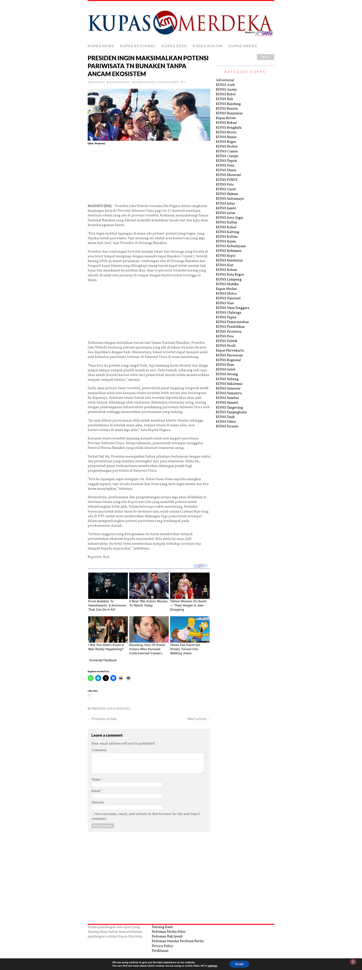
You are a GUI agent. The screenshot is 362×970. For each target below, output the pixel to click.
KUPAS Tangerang (229, 407)
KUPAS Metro (226, 293)
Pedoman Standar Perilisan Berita (178, 941)
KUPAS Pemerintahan (232, 322)
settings (212, 966)
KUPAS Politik (226, 341)
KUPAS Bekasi (226, 123)
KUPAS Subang (227, 379)
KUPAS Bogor (226, 142)
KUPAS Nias (225, 303)
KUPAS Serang (227, 374)
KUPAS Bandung (228, 104)
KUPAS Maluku (227, 284)
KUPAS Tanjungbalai (231, 412)
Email (96, 791)
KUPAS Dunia (226, 170)
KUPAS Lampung (229, 279)
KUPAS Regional (138, 46)
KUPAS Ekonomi (228, 175)
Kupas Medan (226, 289)
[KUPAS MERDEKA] (181, 21)
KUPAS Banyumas (229, 113)
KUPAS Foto (225, 184)
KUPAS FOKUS (227, 180)
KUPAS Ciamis (227, 151)
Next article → (198, 719)
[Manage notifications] (353, 962)
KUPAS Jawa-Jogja (229, 217)
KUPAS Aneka (243, 46)
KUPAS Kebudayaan (231, 246)
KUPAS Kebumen (229, 251)
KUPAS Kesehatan (229, 260)
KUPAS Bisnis (226, 137)
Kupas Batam (226, 118)
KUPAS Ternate (227, 426)
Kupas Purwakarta (230, 350)
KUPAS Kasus (226, 241)
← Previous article (102, 719)
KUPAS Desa (174, 46)
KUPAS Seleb (225, 369)
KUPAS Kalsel (226, 227)
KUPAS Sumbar (227, 398)
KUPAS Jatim (225, 213)
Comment (99, 750)
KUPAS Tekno (226, 421)
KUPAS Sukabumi (229, 384)
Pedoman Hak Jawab (167, 936)
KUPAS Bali (224, 99)
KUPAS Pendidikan (230, 327)
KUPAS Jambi (226, 208)
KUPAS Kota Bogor (230, 274)
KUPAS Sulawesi (168, 82)
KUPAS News (101, 46)
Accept (239, 964)
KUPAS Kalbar (226, 222)
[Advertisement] (149, 176)
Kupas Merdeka (119, 82)
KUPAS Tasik (225, 417)
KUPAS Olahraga (228, 312)
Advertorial (225, 80)
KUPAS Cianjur (227, 156)
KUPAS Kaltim (227, 236)
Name (96, 779)
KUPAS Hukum (227, 194)
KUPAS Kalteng (227, 232)
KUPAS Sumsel (227, 402)
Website (97, 802)
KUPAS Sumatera (229, 393)
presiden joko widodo (110, 708)
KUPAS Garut (226, 189)
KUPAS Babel (226, 94)
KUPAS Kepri (225, 256)
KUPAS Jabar (225, 203)
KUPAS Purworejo (229, 355)
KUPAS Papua (226, 317)
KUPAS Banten (227, 108)
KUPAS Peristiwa (229, 331)
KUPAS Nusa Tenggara (232, 308)
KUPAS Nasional (145, 82)
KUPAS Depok (226, 161)
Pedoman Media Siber (169, 932)
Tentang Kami (162, 927)
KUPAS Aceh (225, 85)
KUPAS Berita (226, 132)
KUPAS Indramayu (230, 198)
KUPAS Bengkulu (229, 127)
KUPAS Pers (225, 336)
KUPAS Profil (225, 346)
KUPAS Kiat (224, 265)
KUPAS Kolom (208, 46)
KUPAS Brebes (227, 146)
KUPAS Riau (225, 365)
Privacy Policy (162, 946)
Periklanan (160, 951)
